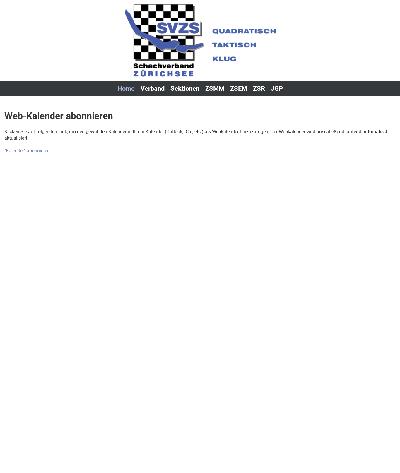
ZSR (259, 88)
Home (126, 88)
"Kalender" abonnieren (27, 150)
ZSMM (214, 88)
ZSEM (238, 88)
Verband (153, 88)
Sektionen (184, 88)
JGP (277, 88)
